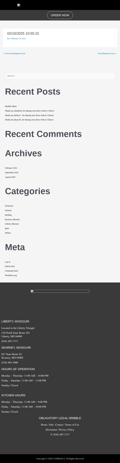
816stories (9, 206)
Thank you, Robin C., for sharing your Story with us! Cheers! (29, 115)
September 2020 (11, 172)
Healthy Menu (11, 106)
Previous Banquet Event (14, 53)
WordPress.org (11, 275)
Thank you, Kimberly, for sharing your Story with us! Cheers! (30, 110)
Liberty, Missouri (12, 224)
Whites (8, 233)
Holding (8, 215)
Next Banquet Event (107, 53)
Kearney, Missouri (12, 219)
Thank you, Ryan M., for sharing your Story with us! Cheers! (29, 119)
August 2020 (10, 177)
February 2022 (11, 168)
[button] (76, 4)
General (8, 210)
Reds (7, 228)
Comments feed (11, 270)
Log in (7, 262)
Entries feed (10, 266)
